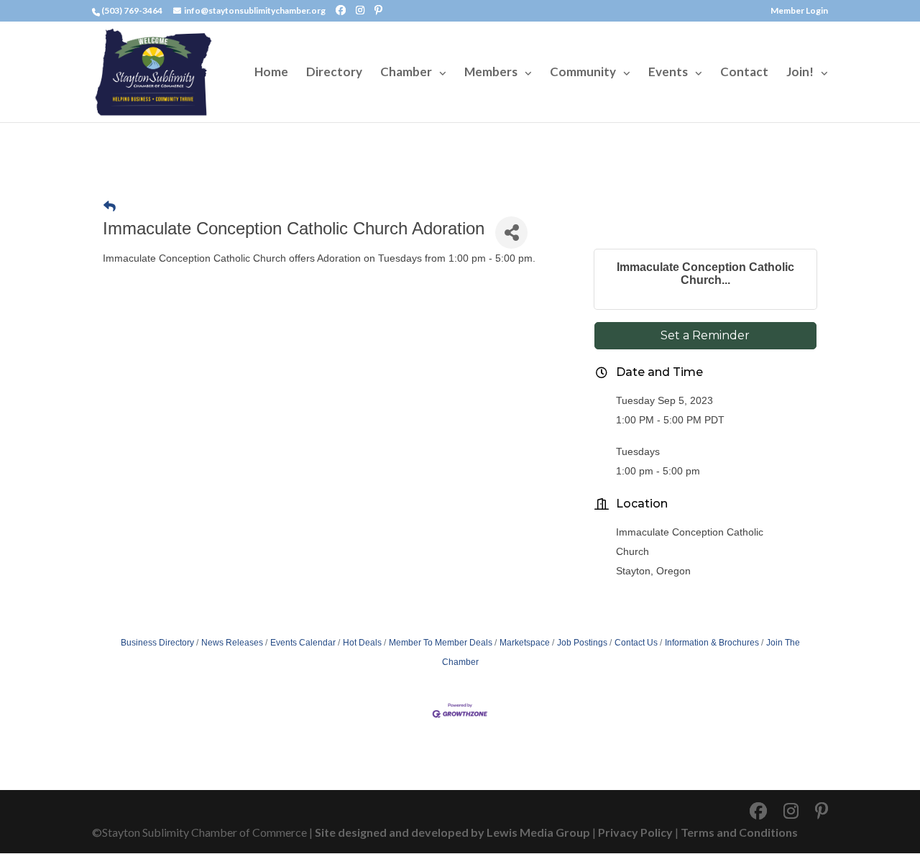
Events (668, 73)
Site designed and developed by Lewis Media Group (452, 832)
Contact (744, 73)
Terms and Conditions (739, 832)
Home (271, 73)
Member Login (799, 11)
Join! (800, 73)
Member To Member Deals (440, 643)
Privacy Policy (635, 832)
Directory (334, 73)
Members (491, 73)
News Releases (232, 643)
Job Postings (582, 643)
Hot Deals (362, 643)
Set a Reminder (705, 335)
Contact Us (636, 643)
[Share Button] (511, 232)
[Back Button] (110, 206)
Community (583, 73)
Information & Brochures (712, 643)
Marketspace (525, 643)
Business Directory (157, 643)
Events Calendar (303, 643)
